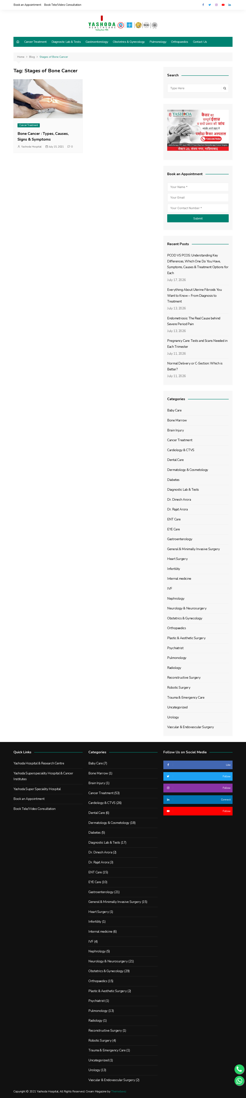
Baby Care (174, 410)
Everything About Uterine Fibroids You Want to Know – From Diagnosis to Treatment (194, 296)
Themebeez (118, 1091)
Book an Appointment (27, 5)
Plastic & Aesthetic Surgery (186, 638)
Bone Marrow (177, 420)
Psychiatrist (175, 648)
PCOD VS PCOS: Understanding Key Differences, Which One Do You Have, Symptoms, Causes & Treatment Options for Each (198, 264)
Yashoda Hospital (31, 146)
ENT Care (174, 519)
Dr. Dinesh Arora (179, 499)
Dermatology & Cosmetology (187, 470)
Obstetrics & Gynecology (129, 42)
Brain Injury (175, 430)
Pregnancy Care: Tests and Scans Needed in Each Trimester (197, 344)
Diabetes (173, 480)
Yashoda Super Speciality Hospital (37, 789)
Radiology (174, 668)
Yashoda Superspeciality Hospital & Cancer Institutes (43, 776)
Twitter (210, 5)
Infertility (173, 569)
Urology (173, 717)
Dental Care (175, 460)
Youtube (223, 5)
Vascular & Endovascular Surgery (190, 727)
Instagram (216, 5)
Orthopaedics (179, 42)
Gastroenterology (97, 42)
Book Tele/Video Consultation (62, 5)
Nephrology (175, 598)
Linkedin (230, 5)
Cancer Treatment (35, 42)
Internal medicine (179, 578)
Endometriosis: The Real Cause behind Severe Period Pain (193, 321)
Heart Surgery (177, 559)
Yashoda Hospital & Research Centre (38, 763)
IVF (169, 588)
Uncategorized (177, 707)
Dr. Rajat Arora (177, 509)
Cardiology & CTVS (180, 450)
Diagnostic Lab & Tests (66, 42)
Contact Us (200, 42)
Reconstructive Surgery (184, 677)
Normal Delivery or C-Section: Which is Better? (194, 366)
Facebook (203, 5)
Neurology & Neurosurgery (186, 608)
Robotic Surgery (178, 687)
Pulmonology (158, 42)
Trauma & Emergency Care (185, 697)
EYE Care (173, 529)
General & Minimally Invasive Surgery (193, 549)
